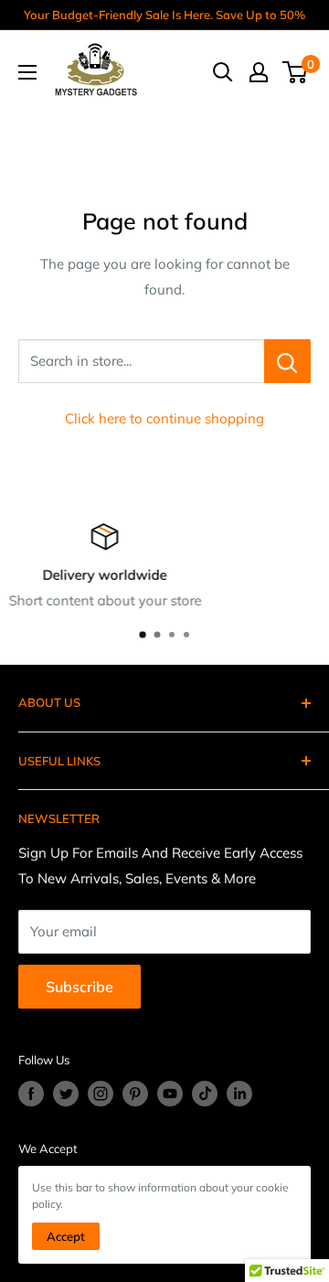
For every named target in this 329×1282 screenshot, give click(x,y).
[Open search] (223, 72)
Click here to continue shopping (164, 418)
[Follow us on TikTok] (205, 1093)
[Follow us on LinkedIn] (239, 1093)
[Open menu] (27, 72)
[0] (295, 72)
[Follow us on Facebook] (31, 1093)
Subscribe (79, 987)
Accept (66, 1236)
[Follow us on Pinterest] (135, 1093)
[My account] (258, 72)
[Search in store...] (287, 361)
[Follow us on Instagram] (100, 1093)
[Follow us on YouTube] (170, 1093)
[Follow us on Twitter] (66, 1093)
